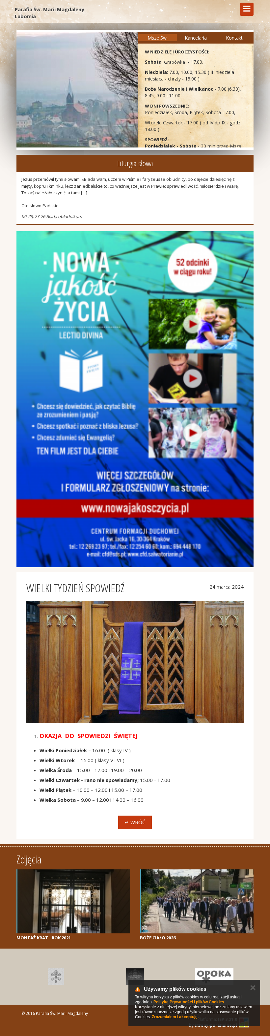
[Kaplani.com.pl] (135, 976)
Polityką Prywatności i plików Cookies (188, 1002)
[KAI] (214, 976)
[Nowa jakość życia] (135, 399)
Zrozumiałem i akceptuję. (175, 1017)
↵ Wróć (135, 822)
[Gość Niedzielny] (56, 976)
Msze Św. (158, 38)
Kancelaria (196, 38)
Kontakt (234, 38)
